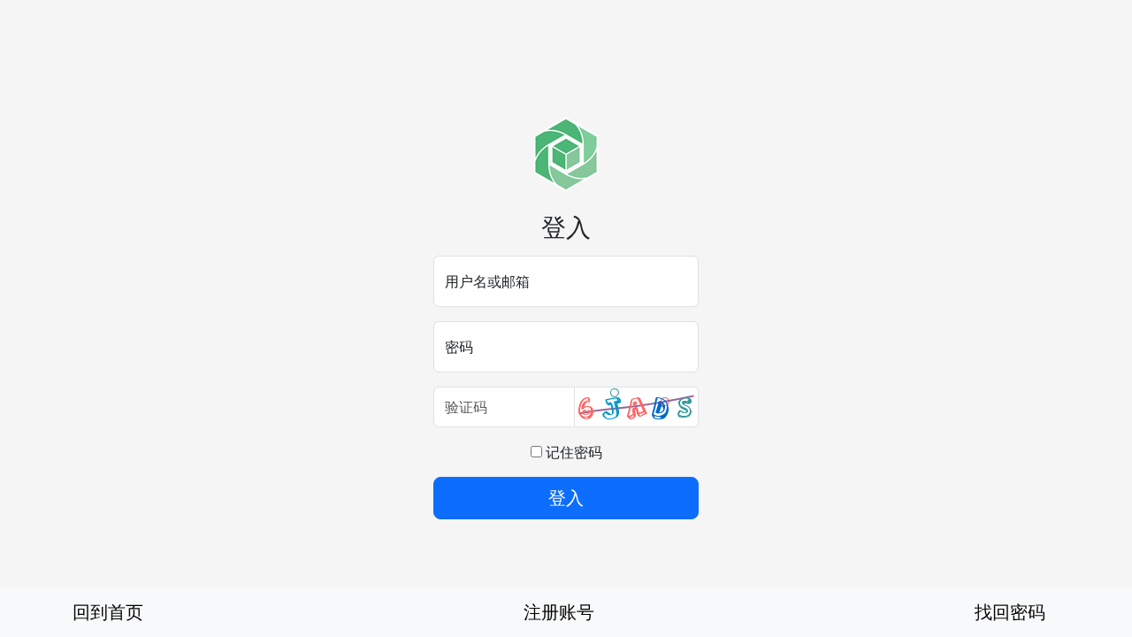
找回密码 (1010, 612)
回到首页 (108, 612)
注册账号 (559, 612)
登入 (566, 498)
